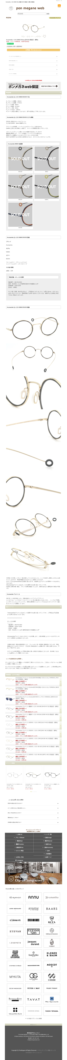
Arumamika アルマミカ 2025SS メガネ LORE (37, 722)
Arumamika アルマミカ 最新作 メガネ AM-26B (37, 706)
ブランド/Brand (19, 837)
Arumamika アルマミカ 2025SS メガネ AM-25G (37, 746)
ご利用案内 (48, 853)
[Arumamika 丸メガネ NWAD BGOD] (33, 34)
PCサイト (58, 0)
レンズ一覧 (48, 834)
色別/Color (48, 844)
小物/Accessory (48, 847)
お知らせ (19, 834)
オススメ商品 (20, 850)
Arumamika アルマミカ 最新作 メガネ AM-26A (37, 714)
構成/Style (20, 841)
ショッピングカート (59, 6)
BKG (46, 171)
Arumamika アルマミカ (55, 17)
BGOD (20, 171)
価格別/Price (19, 847)
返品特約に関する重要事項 (14, 46)
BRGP (20, 199)
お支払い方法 (20, 857)
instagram (20, 860)
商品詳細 (8, 92)
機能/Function (20, 844)
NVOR (20, 227)
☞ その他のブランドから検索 (33, 1018)
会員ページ (48, 857)
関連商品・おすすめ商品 (13, 674)
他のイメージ (9, 607)
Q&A (48, 850)
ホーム (28, 829)
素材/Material (48, 841)
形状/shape (48, 837)
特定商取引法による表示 (33, 831)
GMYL (46, 199)
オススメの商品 (10, 763)
